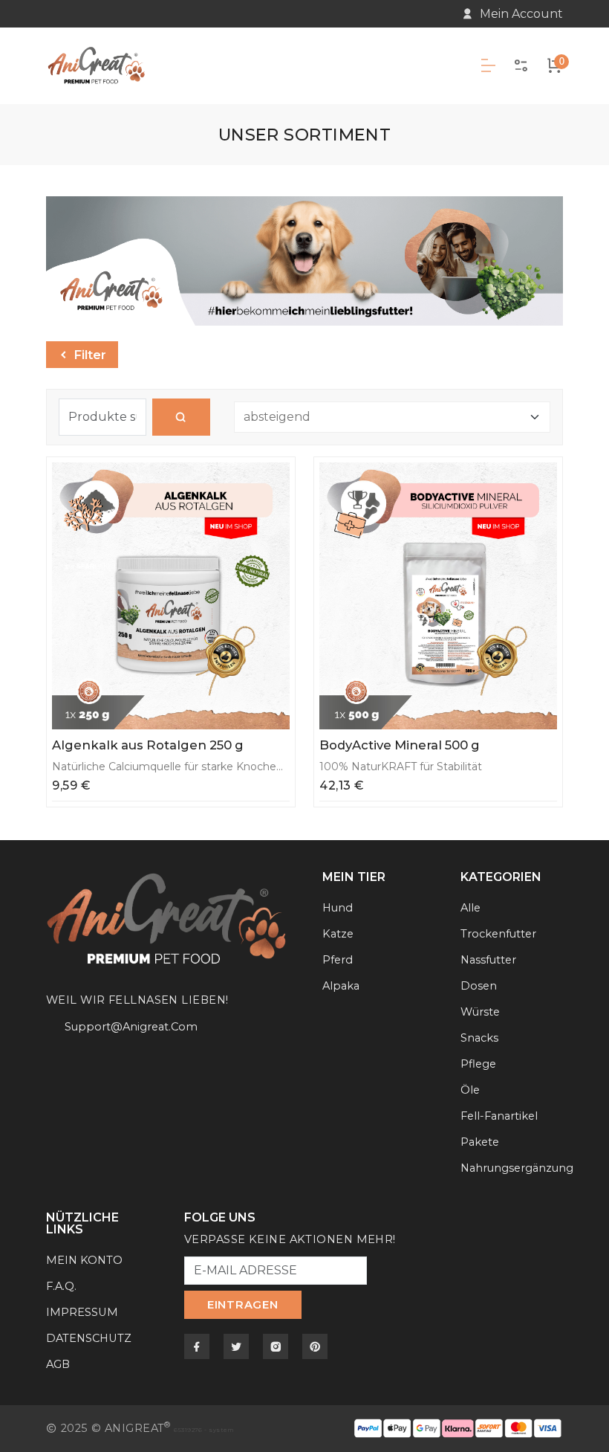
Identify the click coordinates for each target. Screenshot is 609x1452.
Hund (337, 907)
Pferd (337, 960)
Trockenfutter (498, 933)
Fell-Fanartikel (499, 1116)
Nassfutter (488, 960)
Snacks (479, 1038)
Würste (480, 1012)
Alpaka (340, 986)
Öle (470, 1090)
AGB (58, 1364)
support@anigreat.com (131, 1026)
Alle (470, 907)
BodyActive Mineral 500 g (399, 745)
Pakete (479, 1142)
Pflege (478, 1064)
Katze (338, 933)
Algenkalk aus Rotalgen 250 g (148, 745)
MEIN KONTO (84, 1260)
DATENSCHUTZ (88, 1338)
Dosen (478, 986)
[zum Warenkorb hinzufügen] (274, 478)
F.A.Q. (61, 1286)
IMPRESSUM (82, 1312)
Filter (88, 354)
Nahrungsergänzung (516, 1168)
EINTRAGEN (243, 1304)
